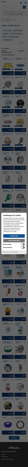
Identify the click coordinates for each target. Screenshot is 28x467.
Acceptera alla (14, 235)
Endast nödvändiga (14, 240)
